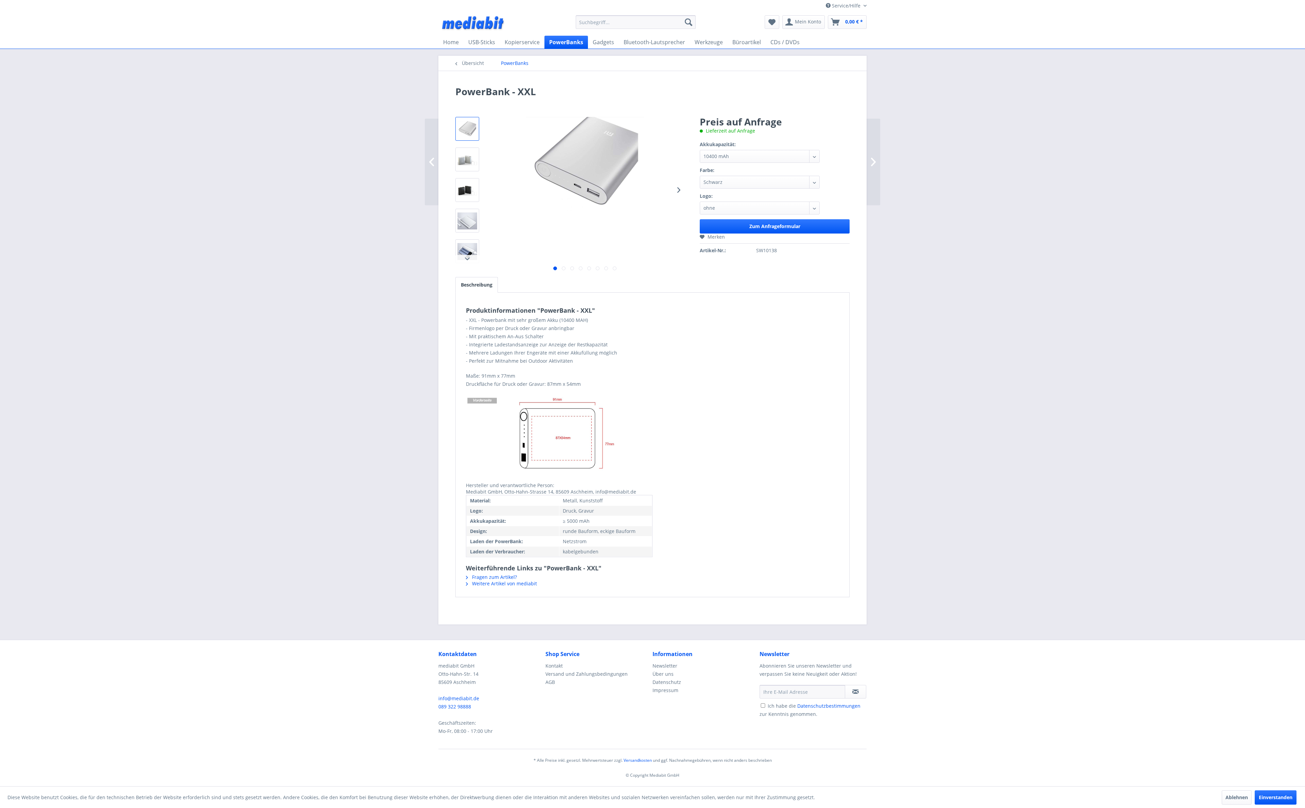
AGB (550, 682)
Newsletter (664, 666)
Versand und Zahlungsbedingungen (586, 674)
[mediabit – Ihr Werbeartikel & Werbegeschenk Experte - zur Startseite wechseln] (473, 23)
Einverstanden (1275, 797)
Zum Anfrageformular (774, 226)
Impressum (665, 690)
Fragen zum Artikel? (494, 577)
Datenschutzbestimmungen (828, 706)
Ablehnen (1236, 797)
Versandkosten (638, 760)
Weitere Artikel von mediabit (504, 583)
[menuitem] (636, 22)
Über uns (663, 674)
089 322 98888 (454, 706)
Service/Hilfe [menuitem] (846, 5)
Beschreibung (476, 284)
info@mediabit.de (458, 698)
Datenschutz (666, 682)
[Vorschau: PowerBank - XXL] (467, 129)
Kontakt (554, 666)
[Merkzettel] (772, 22)
